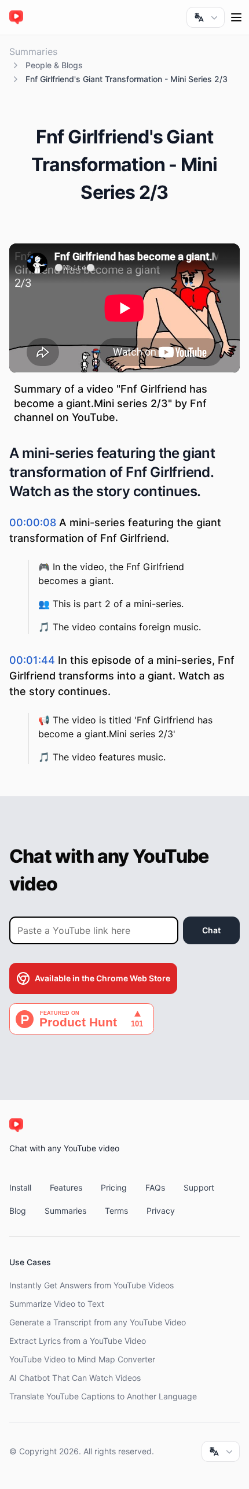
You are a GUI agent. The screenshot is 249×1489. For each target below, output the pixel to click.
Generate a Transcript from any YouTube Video (97, 1322)
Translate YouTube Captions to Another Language (103, 1396)
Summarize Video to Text (56, 1304)
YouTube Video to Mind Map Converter (82, 1359)
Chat (211, 930)
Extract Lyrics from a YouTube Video (77, 1341)
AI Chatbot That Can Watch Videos (75, 1378)
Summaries (33, 51)
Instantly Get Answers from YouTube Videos (91, 1285)
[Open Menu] (236, 17)
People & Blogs (54, 65)
